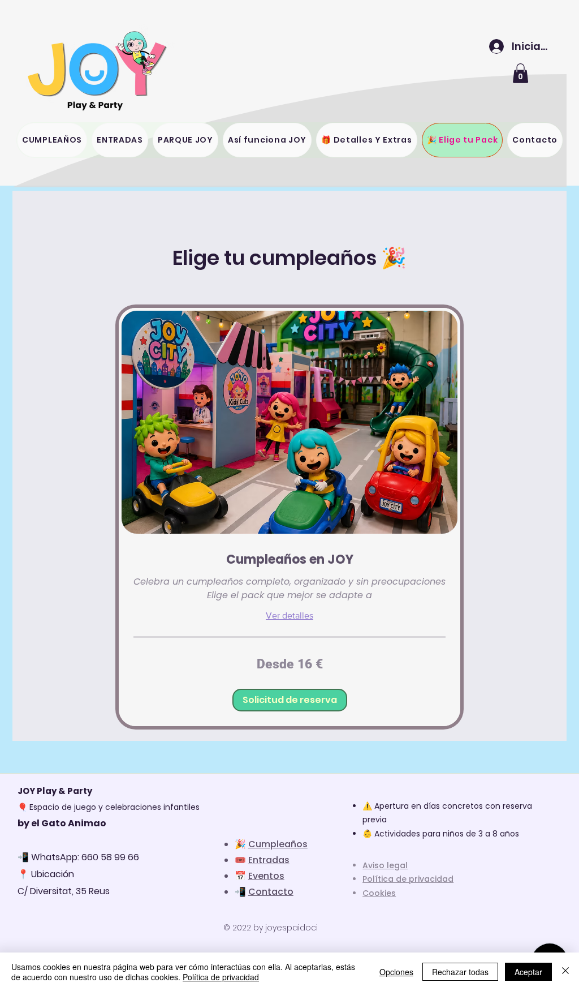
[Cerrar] (565, 972)
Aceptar (528, 971)
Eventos (266, 875)
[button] (520, 73)
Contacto (270, 891)
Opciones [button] (396, 971)
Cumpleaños (278, 844)
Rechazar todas (460, 971)
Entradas (269, 859)
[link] (289, 559)
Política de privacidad (221, 977)
